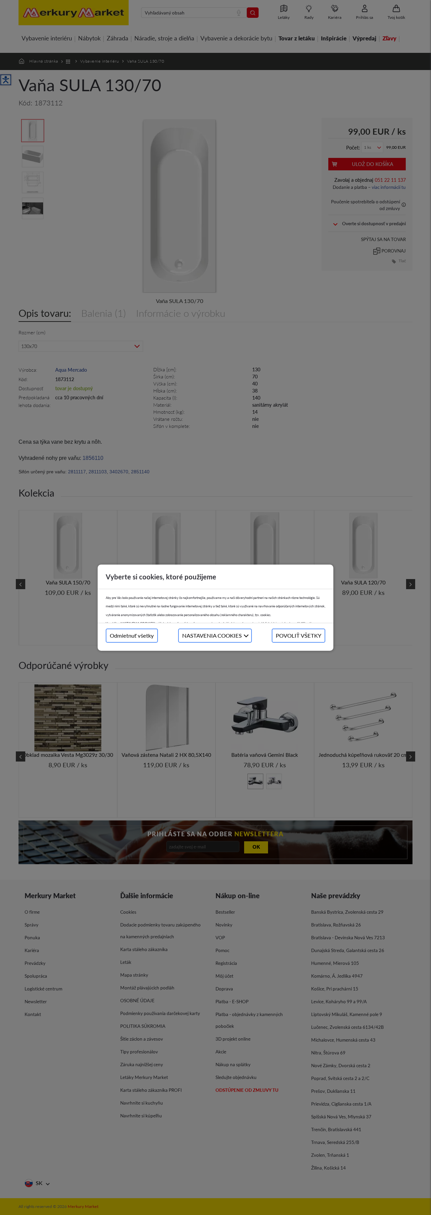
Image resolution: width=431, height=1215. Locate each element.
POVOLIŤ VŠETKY (298, 635)
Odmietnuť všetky (132, 635)
